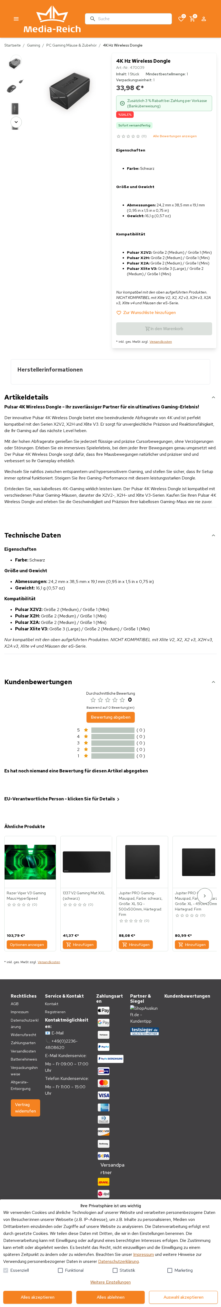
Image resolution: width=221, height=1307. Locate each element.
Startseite (12, 45)
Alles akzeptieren (37, 1297)
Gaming (33, 45)
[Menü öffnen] (16, 18)
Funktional (74, 1270)
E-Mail (57, 1033)
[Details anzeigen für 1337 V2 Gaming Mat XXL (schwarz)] (86, 862)
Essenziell (19, 1270)
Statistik (127, 1270)
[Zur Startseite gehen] (52, 18)
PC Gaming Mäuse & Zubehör (71, 45)
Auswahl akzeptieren (183, 1297)
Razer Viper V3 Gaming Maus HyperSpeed (26, 896)
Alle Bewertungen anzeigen (175, 136)
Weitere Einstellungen (110, 1282)
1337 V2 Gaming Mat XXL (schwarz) (84, 896)
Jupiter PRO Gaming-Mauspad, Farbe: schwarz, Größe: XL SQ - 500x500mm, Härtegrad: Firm (141, 904)
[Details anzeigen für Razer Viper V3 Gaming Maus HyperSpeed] (30, 862)
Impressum (143, 1254)
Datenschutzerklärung (118, 1261)
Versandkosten (161, 342)
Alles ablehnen (111, 1297)
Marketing (183, 1270)
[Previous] (16, 60)
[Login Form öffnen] (203, 18)
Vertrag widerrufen (25, 1108)
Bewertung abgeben (110, 717)
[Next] (16, 122)
